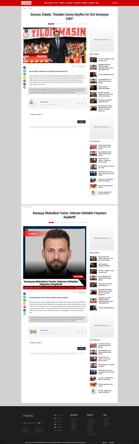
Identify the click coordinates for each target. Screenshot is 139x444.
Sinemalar (89, 429)
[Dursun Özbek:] (54, 45)
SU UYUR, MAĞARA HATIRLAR (106, 74)
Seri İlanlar (90, 431)
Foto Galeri (60, 415)
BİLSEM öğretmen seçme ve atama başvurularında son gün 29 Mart (106, 173)
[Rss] (37, 423)
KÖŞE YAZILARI (48, 3)
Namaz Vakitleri (91, 422)
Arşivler (59, 424)
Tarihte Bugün (90, 427)
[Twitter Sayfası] (25, 423)
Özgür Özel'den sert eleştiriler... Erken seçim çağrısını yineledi (104, 160)
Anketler (106, 420)
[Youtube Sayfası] (31, 423)
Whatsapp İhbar (39, 430)
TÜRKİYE (61, 3)
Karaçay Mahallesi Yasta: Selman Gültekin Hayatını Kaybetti (104, 81)
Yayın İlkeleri (25, 430)
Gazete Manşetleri (91, 434)
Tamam (112, 442)
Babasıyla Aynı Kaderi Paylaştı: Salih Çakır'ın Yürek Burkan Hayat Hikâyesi (105, 94)
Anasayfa (25, 8)
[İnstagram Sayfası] (28, 423)
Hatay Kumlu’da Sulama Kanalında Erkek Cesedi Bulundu (104, 147)
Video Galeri (59, 418)
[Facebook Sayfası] (23, 423)
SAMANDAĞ (77, 3)
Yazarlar (58, 421)
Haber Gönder (38, 432)
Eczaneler (89, 424)
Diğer (97, 3)
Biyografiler (107, 422)
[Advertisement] (125, 31)
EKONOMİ (91, 3)
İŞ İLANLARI (69, 3)
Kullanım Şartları (39, 428)
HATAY (56, 3)
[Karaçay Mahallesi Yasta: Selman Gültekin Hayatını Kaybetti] (54, 257)
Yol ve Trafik (90, 420)
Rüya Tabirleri (107, 424)
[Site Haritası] (40, 423)
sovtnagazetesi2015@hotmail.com (49, 104)
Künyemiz (59, 427)
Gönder (81, 121)
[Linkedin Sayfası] (34, 423)
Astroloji (106, 425)
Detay (105, 442)
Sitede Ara (106, 418)
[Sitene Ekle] (43, 423)
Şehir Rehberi (90, 433)
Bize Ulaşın (59, 430)
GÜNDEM (84, 3)
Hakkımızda (25, 428)
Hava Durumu (90, 418)
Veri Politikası (25, 432)
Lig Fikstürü (90, 425)
